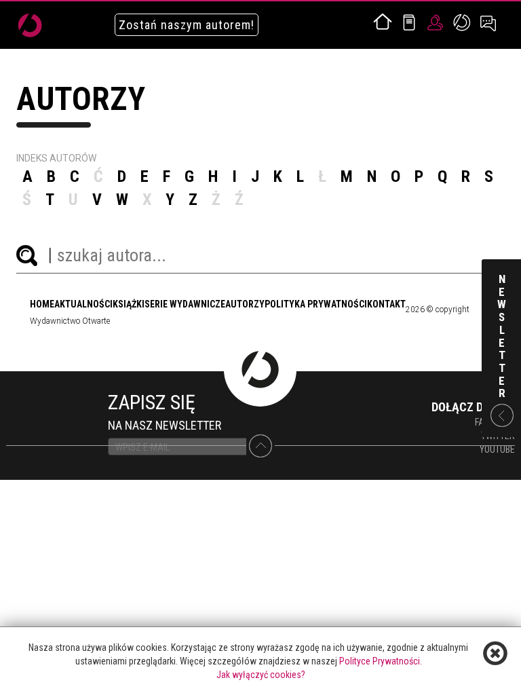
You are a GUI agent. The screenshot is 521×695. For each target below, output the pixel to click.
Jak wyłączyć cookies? (260, 674)
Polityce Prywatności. (380, 661)
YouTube (497, 449)
